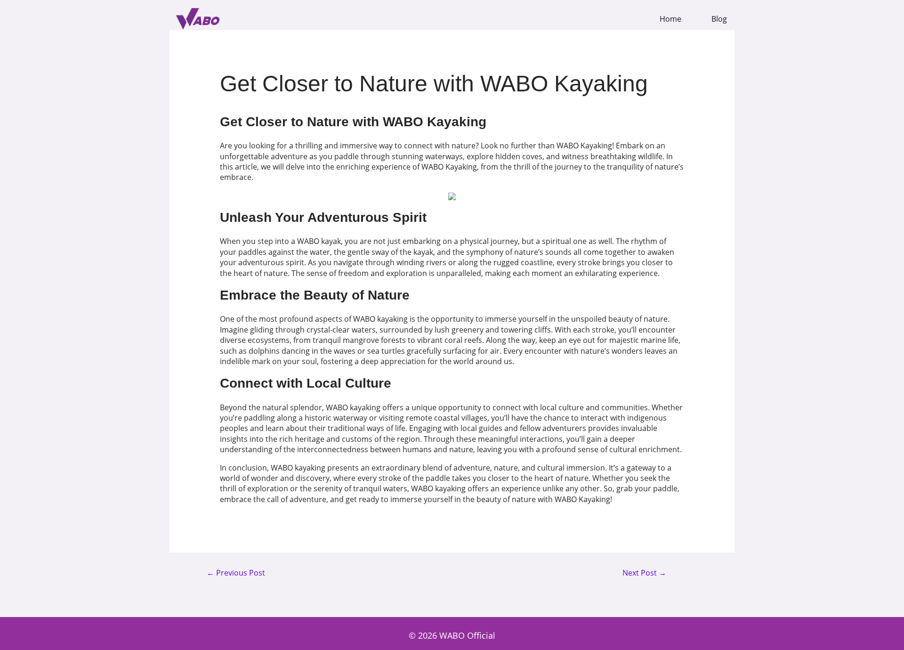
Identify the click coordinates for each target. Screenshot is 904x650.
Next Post (644, 573)
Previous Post (236, 573)
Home (670, 19)
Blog (719, 19)
